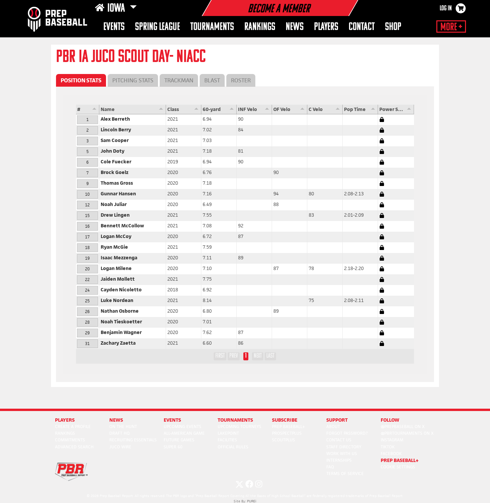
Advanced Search (74, 447)
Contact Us (338, 440)
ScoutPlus (283, 440)
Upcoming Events (182, 426)
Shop (393, 27)
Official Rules (233, 447)
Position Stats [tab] (81, 80)
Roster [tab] (241, 80)
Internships (339, 460)
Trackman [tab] (178, 80)
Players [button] (326, 27)
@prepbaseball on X (403, 426)
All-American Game (184, 433)
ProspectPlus (287, 433)
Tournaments (212, 27)
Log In (446, 8)
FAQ (330, 467)
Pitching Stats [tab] (132, 80)
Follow (390, 420)
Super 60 (173, 447)
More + (451, 27)
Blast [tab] (212, 80)
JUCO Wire (120, 447)
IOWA (117, 9)
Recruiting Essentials (133, 440)
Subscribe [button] (284, 420)
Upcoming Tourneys (239, 426)
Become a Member (279, 9)
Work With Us (341, 453)
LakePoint (228, 433)
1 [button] (246, 356)
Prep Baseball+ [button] (400, 460)
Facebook (391, 453)
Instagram (392, 440)
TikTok (388, 447)
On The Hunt (123, 426)
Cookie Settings (398, 467)
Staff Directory (343, 447)
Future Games (179, 440)
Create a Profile (73, 426)
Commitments (70, 440)
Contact (362, 27)
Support (337, 420)
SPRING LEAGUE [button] (157, 27)
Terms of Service (345, 473)
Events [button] (114, 27)
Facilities (227, 440)
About (333, 426)
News (295, 27)
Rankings (259, 27)
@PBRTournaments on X (407, 433)
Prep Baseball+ (288, 426)
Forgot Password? (347, 433)
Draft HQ (119, 433)
